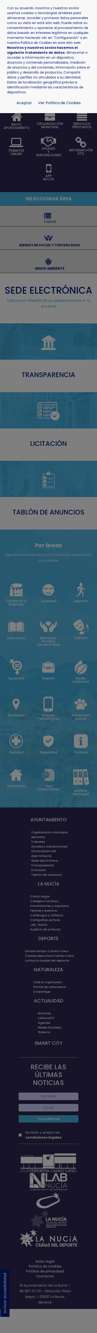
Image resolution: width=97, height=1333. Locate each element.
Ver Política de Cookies (59, 103)
